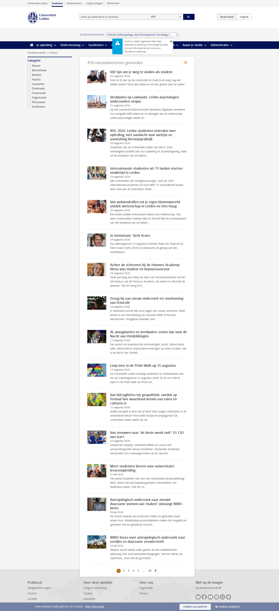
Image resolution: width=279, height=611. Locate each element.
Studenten (57, 3)
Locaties (32, 599)
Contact (32, 593)
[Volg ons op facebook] (204, 597)
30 (150, 571)
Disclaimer (89, 599)
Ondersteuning (70, 45)
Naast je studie (193, 45)
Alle (153, 17)
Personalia (38, 102)
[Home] (31, 45)
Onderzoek (39, 93)
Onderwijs (38, 88)
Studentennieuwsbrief (208, 588)
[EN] (244, 17)
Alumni (36, 66)
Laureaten (38, 84)
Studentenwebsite (37, 52)
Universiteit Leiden (38, 3)
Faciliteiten (95, 45)
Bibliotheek (113, 3)
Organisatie (39, 97)
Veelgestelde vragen (39, 588)
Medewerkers (74, 3)
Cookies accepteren (195, 607)
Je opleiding (44, 45)
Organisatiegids (94, 3)
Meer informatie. (95, 606)
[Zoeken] (189, 17)
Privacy (144, 593)
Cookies (88, 593)
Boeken (36, 75)
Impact (36, 79)
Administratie (220, 45)
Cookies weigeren (229, 607)
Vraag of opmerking (95, 588)
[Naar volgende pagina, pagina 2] (155, 571)
